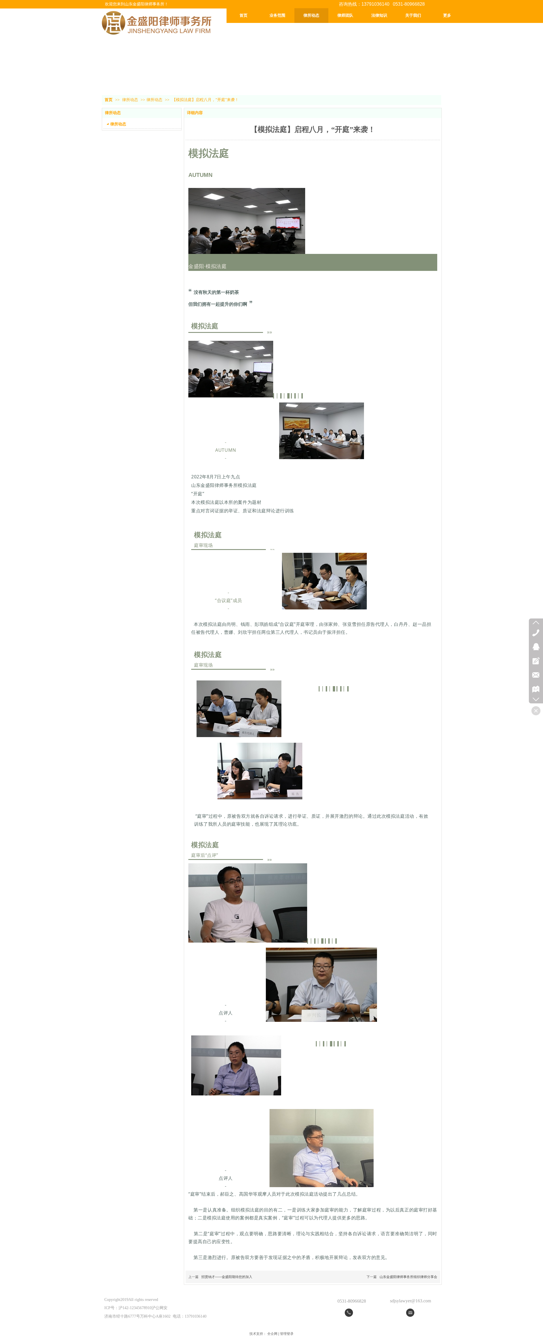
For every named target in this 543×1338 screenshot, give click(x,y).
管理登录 (287, 1334)
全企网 (272, 1334)
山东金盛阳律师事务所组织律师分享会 (408, 1277)
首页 (109, 100)
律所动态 (130, 100)
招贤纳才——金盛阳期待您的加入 (226, 1277)
